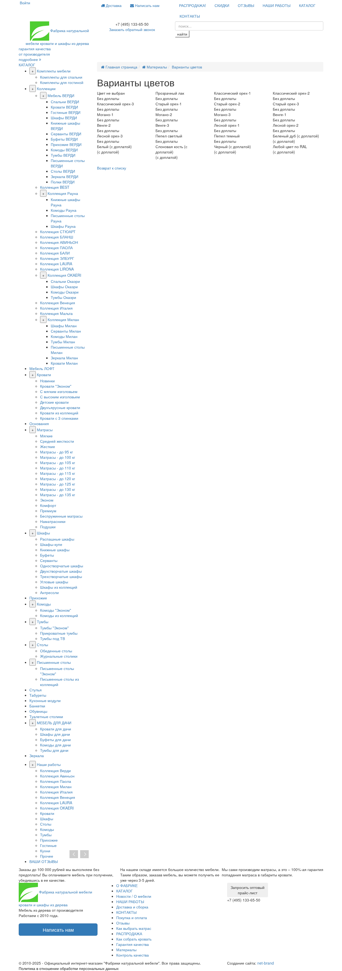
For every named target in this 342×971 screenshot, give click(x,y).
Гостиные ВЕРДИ (65, 112)
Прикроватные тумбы (58, 633)
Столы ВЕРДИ (63, 171)
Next (84, 854)
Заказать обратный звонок (132, 29)
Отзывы (123, 923)
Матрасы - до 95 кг (56, 451)
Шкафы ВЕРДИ (64, 117)
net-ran (265, 963)
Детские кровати (54, 402)
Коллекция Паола (55, 781)
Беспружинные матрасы (61, 516)
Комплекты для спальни (61, 77)
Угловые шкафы (54, 581)
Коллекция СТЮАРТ (58, 231)
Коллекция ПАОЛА (56, 247)
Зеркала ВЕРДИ (64, 176)
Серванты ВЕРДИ (66, 133)
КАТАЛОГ (307, 5)
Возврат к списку (111, 168)
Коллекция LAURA (56, 263)
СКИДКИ (222, 5)
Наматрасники (52, 521)
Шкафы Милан (64, 325)
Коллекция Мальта (56, 313)
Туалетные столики (46, 716)
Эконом (46, 500)
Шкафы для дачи (55, 734)
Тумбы (42, 621)
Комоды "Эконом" (55, 610)
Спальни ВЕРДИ (65, 101)
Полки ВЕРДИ (63, 181)
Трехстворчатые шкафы (61, 576)
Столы (42, 644)
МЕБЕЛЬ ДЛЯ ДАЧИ (54, 722)
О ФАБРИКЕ (127, 885)
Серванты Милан (66, 331)
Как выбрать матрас (133, 928)
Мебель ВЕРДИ (61, 95)
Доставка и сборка (132, 907)
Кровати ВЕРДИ (64, 107)
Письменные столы (54, 662)
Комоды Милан (64, 336)
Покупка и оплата (131, 917)
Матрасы (45, 429)
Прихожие (38, 597)
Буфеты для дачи (55, 739)
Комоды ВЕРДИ (64, 149)
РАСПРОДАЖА (129, 933)
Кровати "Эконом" (55, 386)
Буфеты (47, 555)
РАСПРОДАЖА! (192, 5)
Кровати (44, 374)
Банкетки (37, 705)
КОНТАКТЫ (190, 16)
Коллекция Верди (55, 770)
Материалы (126, 949)
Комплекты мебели (54, 71)
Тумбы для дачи (54, 750)
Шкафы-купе (51, 544)
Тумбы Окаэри (63, 297)
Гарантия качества (132, 944)
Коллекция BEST (54, 187)
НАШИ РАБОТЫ (276, 5)
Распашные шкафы (57, 539)
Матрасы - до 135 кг (57, 494)
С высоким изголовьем (60, 396)
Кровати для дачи (55, 728)
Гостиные (48, 845)
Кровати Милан (64, 363)
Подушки (48, 526)
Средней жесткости (57, 441)
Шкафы (43, 532)
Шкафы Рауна (63, 226)
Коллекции (46, 88)
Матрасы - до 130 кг (57, 489)
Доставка (113, 5)
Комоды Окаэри (65, 292)
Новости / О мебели (133, 896)
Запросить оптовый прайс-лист (248, 890)
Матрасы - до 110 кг (57, 468)
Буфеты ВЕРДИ (64, 139)
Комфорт (48, 505)
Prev (73, 854)
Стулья (35, 689)
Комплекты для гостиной (61, 82)
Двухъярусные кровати (60, 407)
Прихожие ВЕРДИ (66, 144)
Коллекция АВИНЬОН (59, 242)
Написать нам (147, 5)
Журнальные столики (58, 656)
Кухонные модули (45, 700)
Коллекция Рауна (63, 193)
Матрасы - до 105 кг (57, 462)
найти (182, 34)
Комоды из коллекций (59, 615)
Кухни (45, 850)
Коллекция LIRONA (57, 269)
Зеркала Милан (64, 357)
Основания (39, 423)
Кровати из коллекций (59, 412)
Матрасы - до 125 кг (57, 484)
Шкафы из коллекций (58, 587)
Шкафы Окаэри (64, 286)
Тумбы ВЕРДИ (63, 155)
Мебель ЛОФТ (42, 368)
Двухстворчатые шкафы (61, 571)
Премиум (48, 510)
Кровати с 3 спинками (59, 418)
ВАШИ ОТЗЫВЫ (43, 861)
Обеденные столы (56, 650)
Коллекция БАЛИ (55, 253)
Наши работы (49, 764)
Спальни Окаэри (65, 281)
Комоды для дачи (55, 744)
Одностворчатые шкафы (61, 565)
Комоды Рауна (63, 210)
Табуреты (37, 695)
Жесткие (47, 446)
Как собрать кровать (133, 939)
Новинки (47, 380)
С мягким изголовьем (58, 391)
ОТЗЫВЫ (246, 5)
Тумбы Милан (63, 341)
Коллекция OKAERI (64, 275)
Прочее (46, 856)
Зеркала (36, 755)
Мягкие (46, 435)
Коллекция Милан (63, 319)
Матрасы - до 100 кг (57, 457)
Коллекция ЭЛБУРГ (57, 258)
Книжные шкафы (54, 549)
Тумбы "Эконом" (54, 627)
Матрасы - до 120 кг (57, 478)
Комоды (44, 604)
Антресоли (49, 592)
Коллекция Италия (56, 308)
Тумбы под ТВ (52, 638)
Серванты (48, 560)
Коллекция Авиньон (57, 776)
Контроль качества (132, 955)
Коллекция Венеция (57, 302)
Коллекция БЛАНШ (56, 237)
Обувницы (38, 711)
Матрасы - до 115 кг (57, 473)
